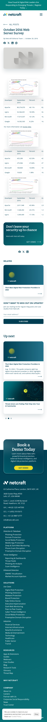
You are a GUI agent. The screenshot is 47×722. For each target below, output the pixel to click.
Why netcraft (10, 680)
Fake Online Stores (13, 601)
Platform (8, 527)
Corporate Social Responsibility (16, 699)
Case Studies (8, 662)
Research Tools (9, 668)
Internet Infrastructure (14, 627)
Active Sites (27, 127)
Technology (10, 635)
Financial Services (12, 624)
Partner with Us (9, 696)
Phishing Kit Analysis (13, 563)
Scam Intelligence (12, 566)
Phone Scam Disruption (15, 548)
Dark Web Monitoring (14, 606)
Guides (6, 657)
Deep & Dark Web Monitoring (17, 545)
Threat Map (8, 673)
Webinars (7, 659)
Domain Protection (13, 537)
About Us (7, 691)
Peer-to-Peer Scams (13, 609)
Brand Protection (12, 598)
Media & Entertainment (14, 633)
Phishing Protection (13, 534)
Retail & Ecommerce (13, 630)
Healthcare (9, 638)
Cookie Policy (16, 716)
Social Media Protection (15, 540)
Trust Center (8, 705)
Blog (5, 665)
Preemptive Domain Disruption (18, 551)
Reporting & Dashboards (15, 558)
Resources (8, 650)
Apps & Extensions (11, 654)
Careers (6, 694)
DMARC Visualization (13, 573)
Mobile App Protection (14, 543)
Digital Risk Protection (14, 590)
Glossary (7, 670)
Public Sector (10, 641)
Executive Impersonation (15, 604)
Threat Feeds (10, 561)
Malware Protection (13, 595)
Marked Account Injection (15, 576)
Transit (8, 644)
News (5, 702)
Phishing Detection (13, 593)
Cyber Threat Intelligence (15, 612)
